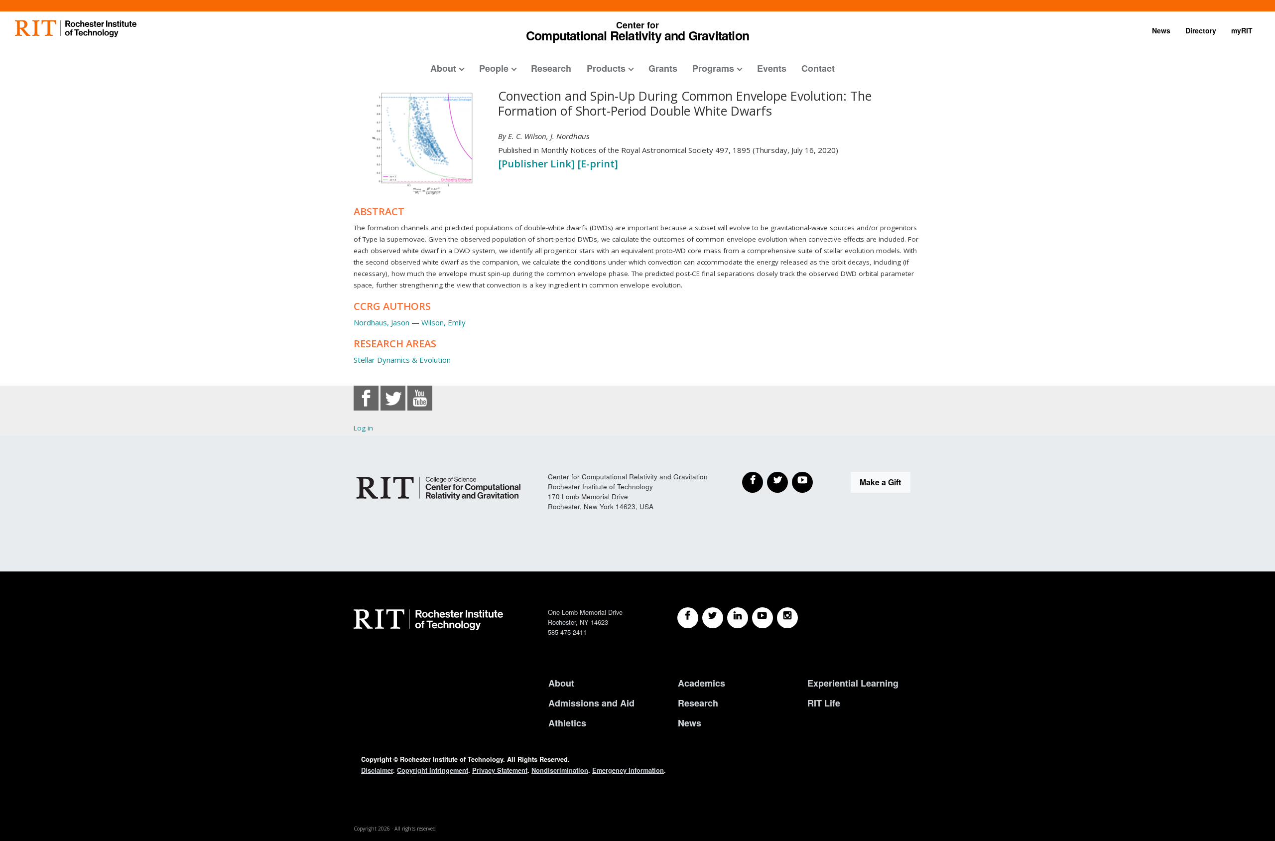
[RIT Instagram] (787, 617)
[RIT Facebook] (687, 617)
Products (606, 68)
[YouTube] (802, 482)
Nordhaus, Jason (381, 322)
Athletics (567, 723)
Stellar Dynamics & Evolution (402, 360)
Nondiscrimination (559, 770)
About (443, 68)
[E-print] (597, 163)
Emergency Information (628, 770)
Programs (713, 68)
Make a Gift (880, 482)
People (494, 68)
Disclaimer (377, 770)
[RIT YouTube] (762, 617)
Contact (818, 68)
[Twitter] (777, 482)
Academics (701, 683)
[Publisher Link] (537, 163)
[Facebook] (752, 482)
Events (771, 68)
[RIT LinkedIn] (737, 617)
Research (551, 68)
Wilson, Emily (443, 322)
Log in (363, 427)
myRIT (1242, 30)
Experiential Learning (852, 683)
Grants (662, 68)
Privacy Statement (499, 770)
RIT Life (823, 703)
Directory (1200, 30)
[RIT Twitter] (712, 617)
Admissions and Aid (591, 703)
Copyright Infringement (432, 770)
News (1161, 30)
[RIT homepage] (75, 28)
